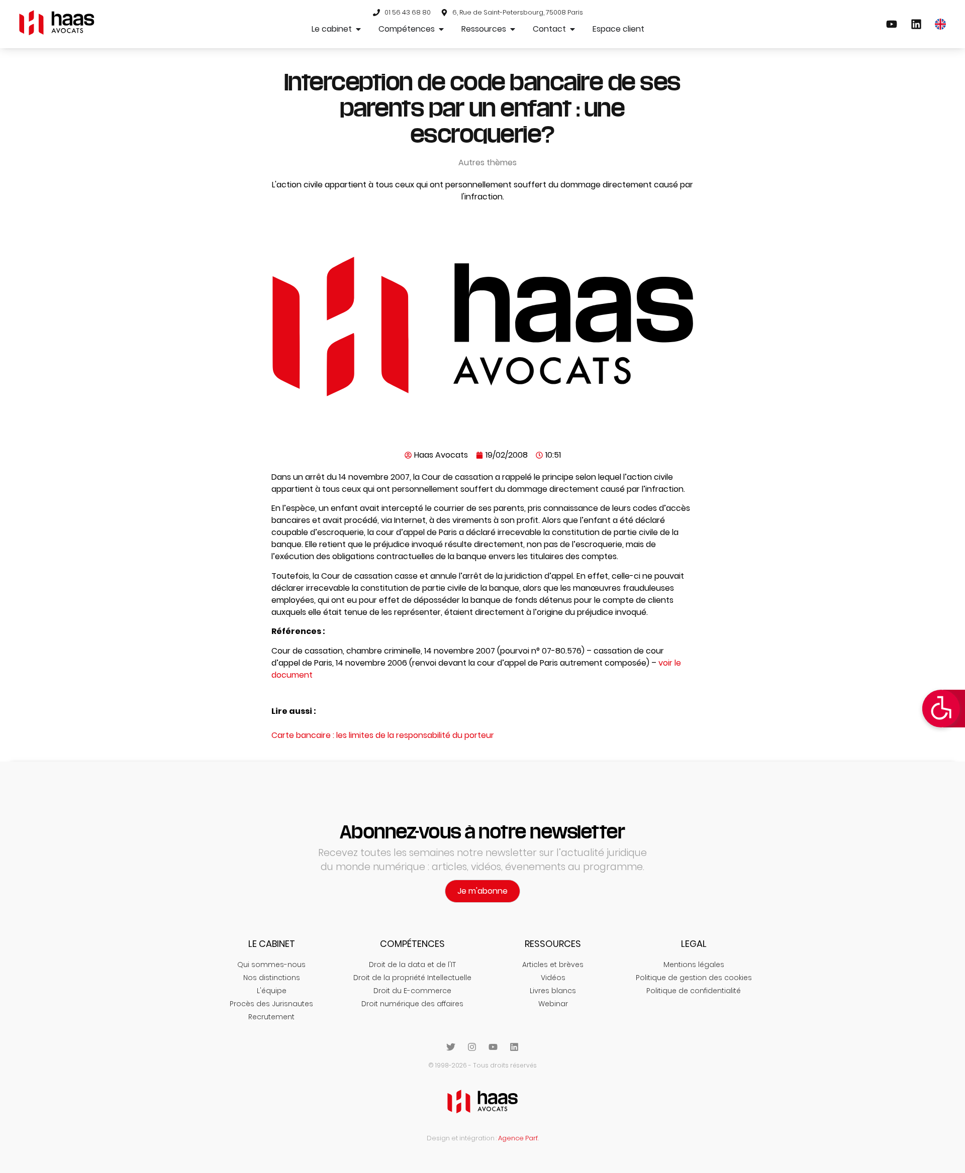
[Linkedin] (514, 1046)
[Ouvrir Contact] (572, 29)
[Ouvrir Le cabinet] (358, 29)
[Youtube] (493, 1046)
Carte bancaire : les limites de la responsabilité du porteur (382, 735)
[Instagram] (471, 1046)
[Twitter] (450, 1046)
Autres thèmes (487, 162)
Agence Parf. (518, 1138)
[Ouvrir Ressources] (513, 29)
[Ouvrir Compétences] (441, 29)
